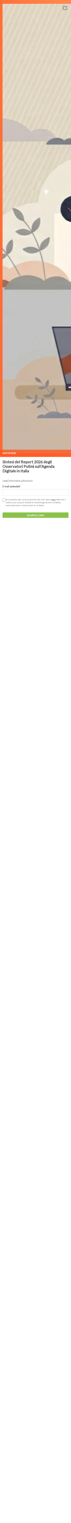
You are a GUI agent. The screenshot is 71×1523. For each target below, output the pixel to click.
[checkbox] (3, 500)
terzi (54, 499)
